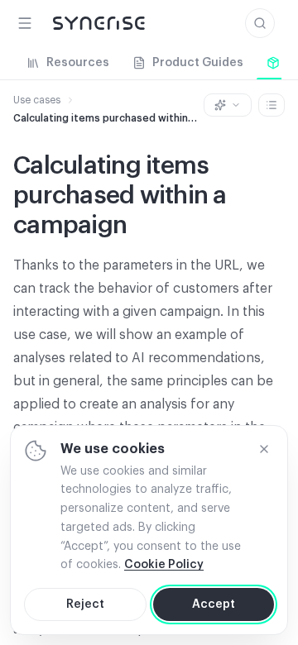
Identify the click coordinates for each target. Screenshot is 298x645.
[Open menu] (25, 23)
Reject (85, 604)
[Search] (260, 23)
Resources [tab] (77, 63)
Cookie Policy (164, 565)
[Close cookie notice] (264, 449)
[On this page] (271, 105)
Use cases (36, 100)
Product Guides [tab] (197, 63)
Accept (213, 604)
